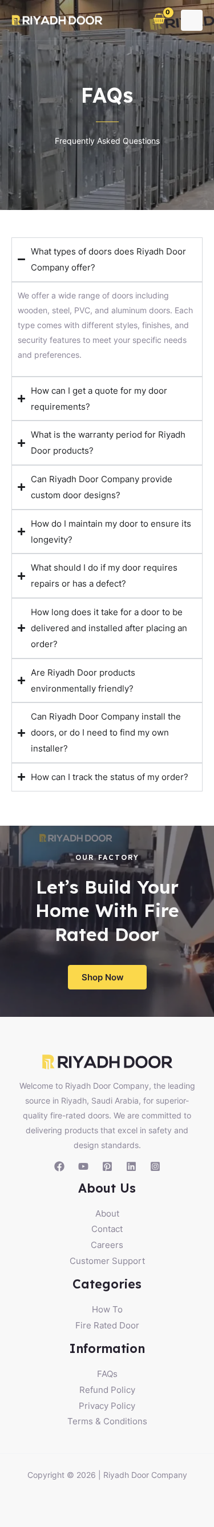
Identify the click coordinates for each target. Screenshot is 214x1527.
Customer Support (107, 1260)
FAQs (107, 1373)
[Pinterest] (107, 1166)
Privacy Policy (107, 1405)
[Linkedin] (131, 1166)
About (107, 1213)
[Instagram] (155, 1166)
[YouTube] (83, 1166)
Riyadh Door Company (145, 1475)
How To (107, 1309)
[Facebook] (59, 1166)
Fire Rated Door (107, 1325)
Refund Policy (107, 1389)
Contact (107, 1228)
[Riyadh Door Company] (57, 20)
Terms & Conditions (107, 1421)
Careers (107, 1244)
